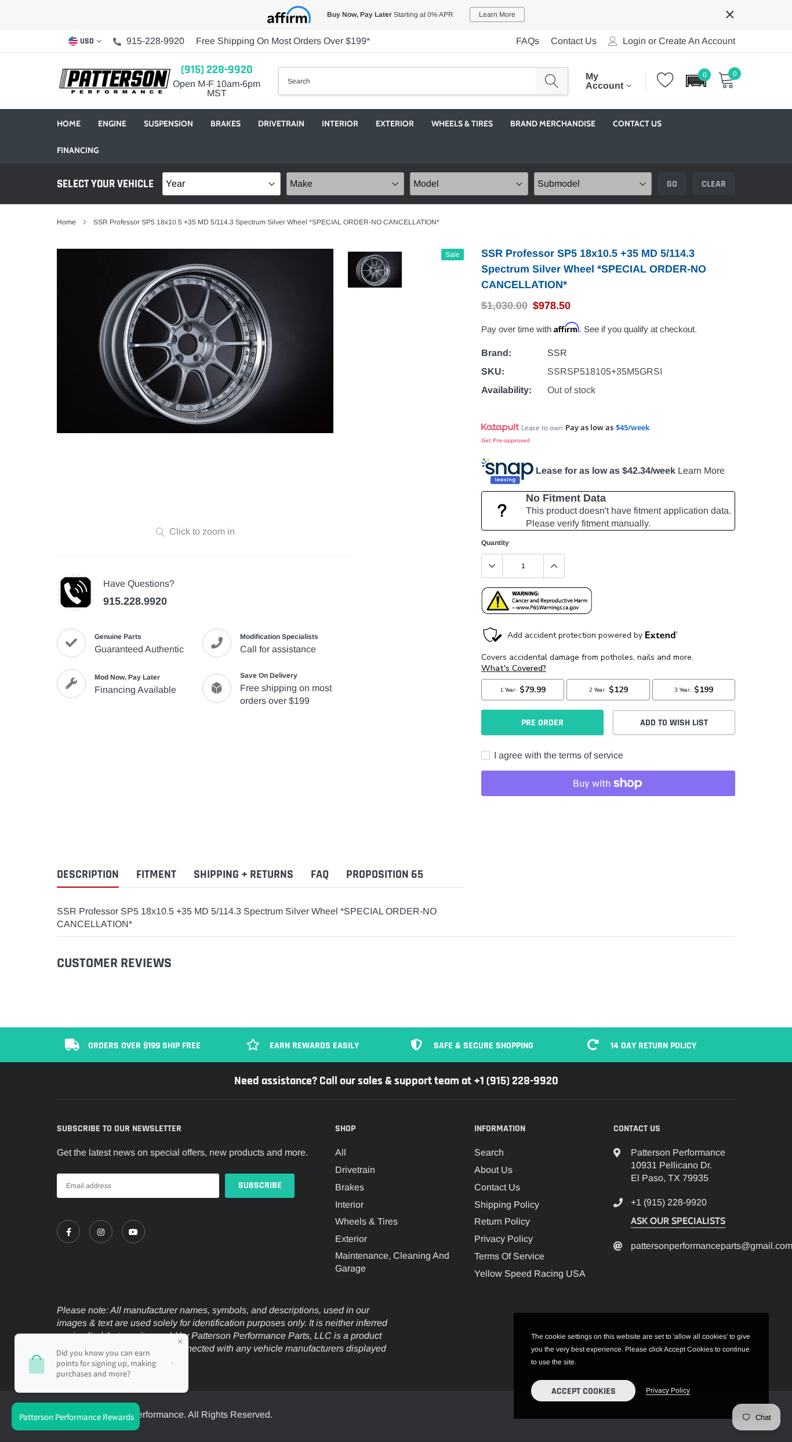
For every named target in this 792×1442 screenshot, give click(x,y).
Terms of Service (509, 1256)
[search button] (552, 81)
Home (69, 123)
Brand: (496, 353)
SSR (557, 353)
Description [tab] (88, 874)
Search (489, 1152)
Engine (112, 123)
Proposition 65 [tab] (384, 874)
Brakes (225, 123)
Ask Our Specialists (678, 1220)
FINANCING (78, 150)
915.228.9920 (135, 601)
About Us (493, 1170)
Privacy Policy (503, 1239)
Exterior (395, 123)
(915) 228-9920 (217, 69)
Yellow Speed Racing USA (530, 1273)
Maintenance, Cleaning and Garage (392, 1262)
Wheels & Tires (462, 123)
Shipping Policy (506, 1204)
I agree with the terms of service (557, 755)
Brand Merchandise (552, 123)
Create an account (697, 41)
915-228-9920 (155, 41)
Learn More (701, 470)
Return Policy (502, 1221)
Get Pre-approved (505, 440)
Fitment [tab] (156, 874)
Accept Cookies (583, 1391)
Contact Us (574, 41)
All (340, 1152)
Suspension (168, 123)
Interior (340, 123)
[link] (68, 1231)
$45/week (632, 427)
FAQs (527, 41)
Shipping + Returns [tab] (243, 874)
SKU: (492, 371)
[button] (696, 81)
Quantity (495, 543)
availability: (506, 390)
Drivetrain (281, 123)
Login (634, 41)
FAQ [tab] (320, 874)
